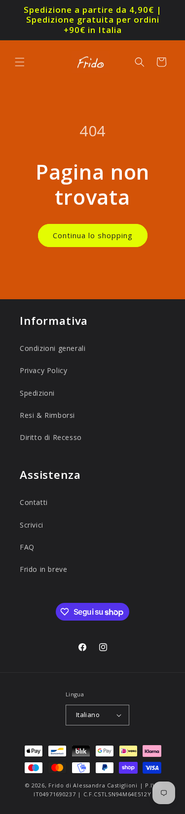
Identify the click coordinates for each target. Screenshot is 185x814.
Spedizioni (37, 393)
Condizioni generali (52, 348)
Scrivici (31, 525)
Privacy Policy (43, 370)
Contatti (34, 502)
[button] (20, 62)
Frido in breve (43, 569)
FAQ (27, 547)
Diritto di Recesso (51, 437)
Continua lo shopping (93, 235)
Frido (56, 785)
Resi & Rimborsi (47, 415)
